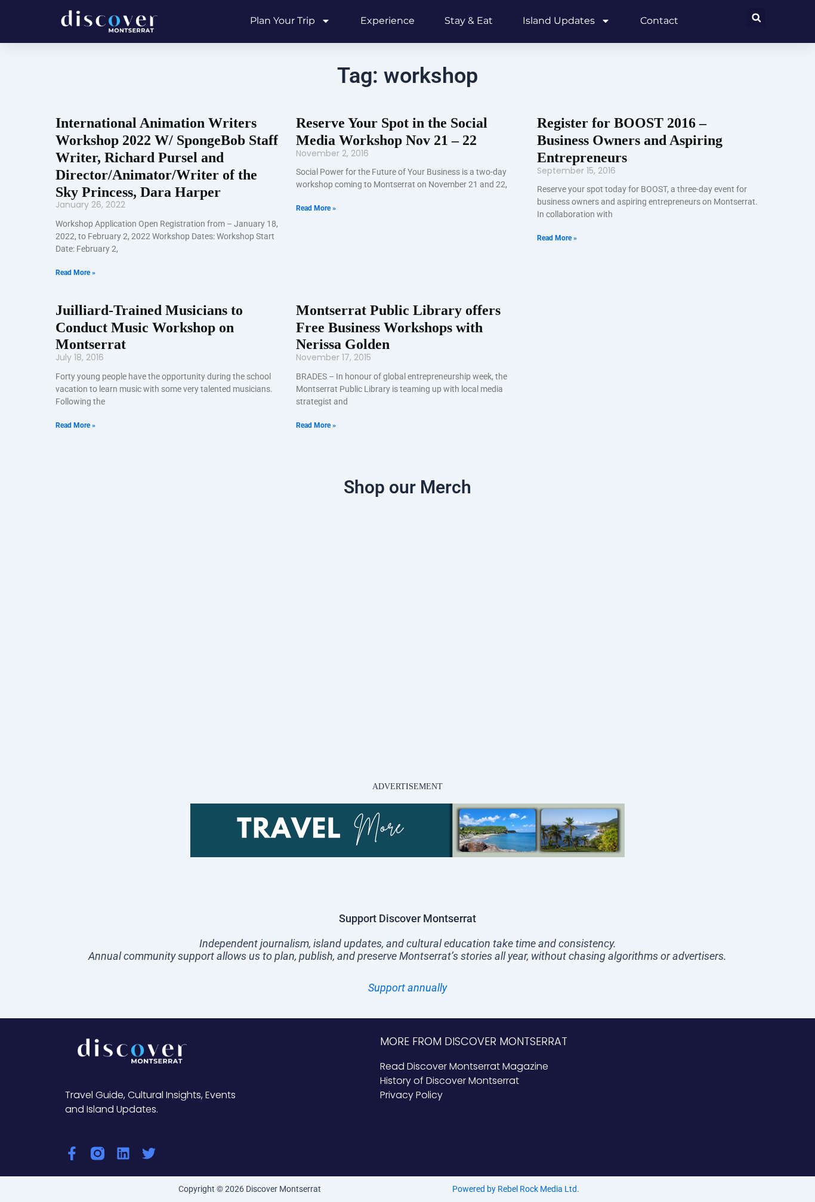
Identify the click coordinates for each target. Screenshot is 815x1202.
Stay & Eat (468, 20)
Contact (659, 20)
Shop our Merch (407, 487)
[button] (756, 17)
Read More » (75, 272)
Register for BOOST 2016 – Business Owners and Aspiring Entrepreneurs (630, 140)
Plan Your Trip (282, 20)
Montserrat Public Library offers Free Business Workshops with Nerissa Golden (398, 327)
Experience (387, 20)
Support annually (407, 987)
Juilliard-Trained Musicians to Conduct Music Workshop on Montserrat (149, 327)
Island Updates (559, 20)
